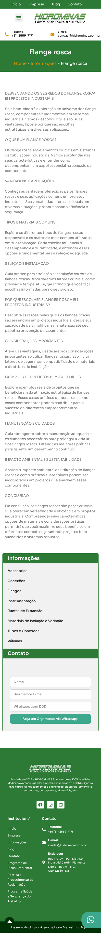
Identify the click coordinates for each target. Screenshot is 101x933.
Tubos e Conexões (23, 631)
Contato (75, 4)
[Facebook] (40, 804)
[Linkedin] (60, 804)
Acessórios (17, 571)
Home (20, 63)
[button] (19, 18)
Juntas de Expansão (25, 611)
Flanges (14, 591)
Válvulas (15, 641)
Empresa (36, 4)
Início (16, 4)
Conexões (16, 581)
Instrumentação (22, 601)
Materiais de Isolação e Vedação (35, 621)
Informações (44, 63)
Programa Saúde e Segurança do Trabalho (20, 896)
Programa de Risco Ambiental (20, 865)
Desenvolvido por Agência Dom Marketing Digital (50, 927)
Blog (56, 4)
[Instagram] (50, 804)
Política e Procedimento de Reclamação (20, 879)
